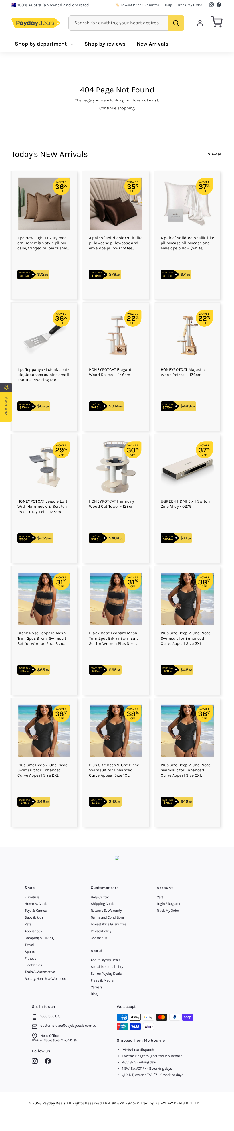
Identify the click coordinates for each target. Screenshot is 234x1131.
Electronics (33, 965)
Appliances (33, 931)
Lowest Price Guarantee (108, 924)
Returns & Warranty (106, 910)
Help (168, 5)
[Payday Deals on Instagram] (36, 1062)
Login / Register (169, 903)
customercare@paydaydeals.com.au (68, 1025)
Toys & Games (36, 910)
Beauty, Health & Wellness (45, 978)
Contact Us (99, 938)
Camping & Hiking (39, 938)
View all (215, 154)
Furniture (32, 897)
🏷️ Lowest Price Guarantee (137, 5)
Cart (160, 897)
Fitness (30, 958)
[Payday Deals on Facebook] (49, 1062)
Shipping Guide (103, 903)
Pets (28, 924)
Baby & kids (34, 917)
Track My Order (190, 5)
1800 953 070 (50, 1016)
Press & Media (102, 980)
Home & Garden (37, 903)
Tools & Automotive (40, 972)
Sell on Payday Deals (106, 973)
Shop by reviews (105, 44)
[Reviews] (117, 859)
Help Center (100, 897)
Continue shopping (117, 108)
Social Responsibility (107, 967)
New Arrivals (152, 44)
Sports (30, 951)
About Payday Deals (105, 960)
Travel (29, 945)
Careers (96, 987)
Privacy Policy (101, 931)
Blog (94, 994)
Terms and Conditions (108, 917)
